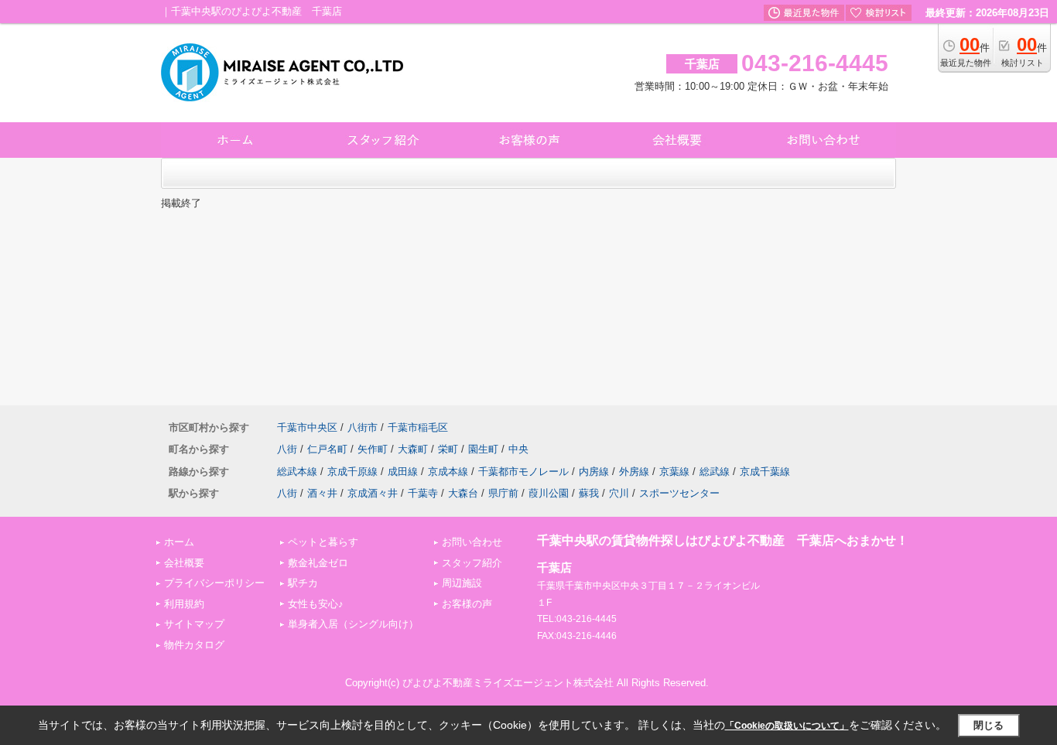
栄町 (448, 449)
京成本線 (448, 471)
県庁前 (503, 493)
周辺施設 (462, 583)
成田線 (403, 471)
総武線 (715, 471)
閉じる (988, 725)
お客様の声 (467, 604)
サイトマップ (194, 624)
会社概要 (184, 563)
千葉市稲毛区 (418, 427)
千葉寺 (423, 493)
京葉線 (674, 471)
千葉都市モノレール (523, 471)
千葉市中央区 (307, 427)
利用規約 (184, 604)
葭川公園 (548, 493)
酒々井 (322, 493)
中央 (518, 449)
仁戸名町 (327, 449)
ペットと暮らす (323, 542)
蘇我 (589, 493)
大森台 (463, 493)
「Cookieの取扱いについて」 (787, 725)
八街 (287, 449)
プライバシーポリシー (214, 583)
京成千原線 (352, 471)
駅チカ (303, 583)
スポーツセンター (679, 493)
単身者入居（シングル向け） (353, 624)
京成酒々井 (372, 493)
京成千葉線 (765, 471)
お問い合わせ (472, 542)
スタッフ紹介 (472, 563)
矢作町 (372, 449)
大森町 (413, 449)
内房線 (594, 471)
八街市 (362, 427)
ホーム (179, 542)
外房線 (634, 471)
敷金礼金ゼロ (318, 563)
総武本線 (297, 471)
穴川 (619, 493)
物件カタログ (194, 645)
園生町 (483, 449)
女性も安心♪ (316, 604)
